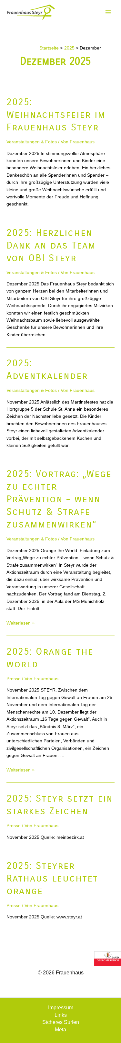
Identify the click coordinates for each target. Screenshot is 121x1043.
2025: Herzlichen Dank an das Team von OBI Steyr (51, 245)
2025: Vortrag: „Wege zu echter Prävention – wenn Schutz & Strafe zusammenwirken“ (59, 499)
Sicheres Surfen (60, 1022)
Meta (60, 1029)
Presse (13, 678)
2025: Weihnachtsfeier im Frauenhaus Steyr (56, 114)
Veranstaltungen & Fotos (31, 141)
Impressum (60, 1007)
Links (61, 1015)
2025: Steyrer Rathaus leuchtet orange (52, 878)
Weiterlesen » (20, 623)
